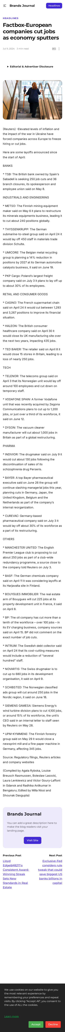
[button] (5, 5)
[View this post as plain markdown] (54, 49)
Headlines (54, 5)
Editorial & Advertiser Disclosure (31, 66)
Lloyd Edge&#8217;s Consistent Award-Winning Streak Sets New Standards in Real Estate (16, 874)
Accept (36, 1024)
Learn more (11, 1016)
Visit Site (32, 840)
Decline (53, 1024)
